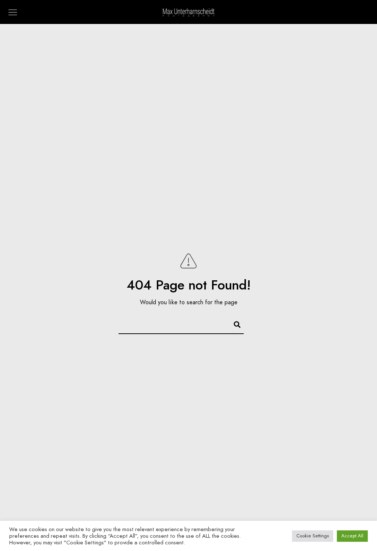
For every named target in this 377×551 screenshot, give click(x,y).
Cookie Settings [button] (312, 536)
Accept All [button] (352, 536)
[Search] (233, 323)
